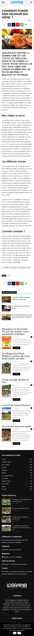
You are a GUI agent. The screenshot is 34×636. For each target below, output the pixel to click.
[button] (3, 2)
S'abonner (5, 546)
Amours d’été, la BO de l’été (20, 508)
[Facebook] (9, 25)
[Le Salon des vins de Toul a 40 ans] (6, 308)
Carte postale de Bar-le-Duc (16, 381)
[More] (26, 25)
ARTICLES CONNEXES (9, 292)
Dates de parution (8, 561)
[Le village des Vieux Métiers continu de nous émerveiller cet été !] (6, 528)
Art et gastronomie (12, 7)
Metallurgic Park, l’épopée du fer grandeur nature (21, 500)
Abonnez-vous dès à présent (12, 550)
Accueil (3, 7)
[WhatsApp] (22, 25)
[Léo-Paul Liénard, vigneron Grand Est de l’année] (6, 299)
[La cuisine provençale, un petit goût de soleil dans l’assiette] (6, 317)
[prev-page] (3, 324)
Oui (15, 633)
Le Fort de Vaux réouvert (16, 405)
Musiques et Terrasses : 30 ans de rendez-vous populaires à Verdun (15, 331)
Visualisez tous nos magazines (12, 557)
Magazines (6, 554)
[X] (13, 25)
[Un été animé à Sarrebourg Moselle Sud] (6, 519)
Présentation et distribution (12, 537)
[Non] (32, 629)
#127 (8, 275)
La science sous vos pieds (16, 426)
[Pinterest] (17, 25)
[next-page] (6, 324)
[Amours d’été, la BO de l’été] (6, 510)
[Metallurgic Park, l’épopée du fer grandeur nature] (6, 502)
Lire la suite (16, 347)
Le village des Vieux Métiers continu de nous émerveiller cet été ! (16, 356)
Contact (5, 568)
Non (19, 633)
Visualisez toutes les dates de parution (15, 564)
